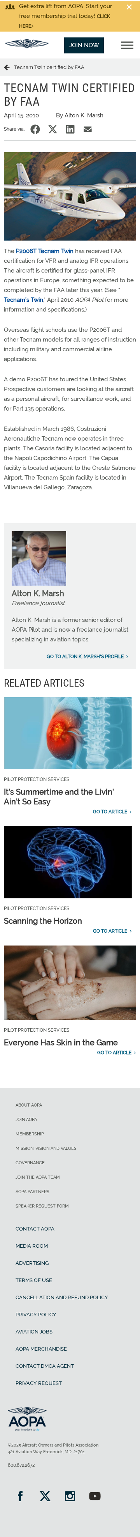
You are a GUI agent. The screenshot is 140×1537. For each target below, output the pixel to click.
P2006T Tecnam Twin (45, 251)
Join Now (84, 45)
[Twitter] (45, 1497)
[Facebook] (20, 1497)
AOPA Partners (32, 1191)
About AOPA (29, 1105)
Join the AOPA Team (38, 1177)
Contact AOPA (35, 1229)
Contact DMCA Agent (45, 1366)
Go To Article (110, 812)
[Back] (9, 67)
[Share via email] (88, 129)
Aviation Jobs (34, 1332)
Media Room (32, 1246)
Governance (30, 1162)
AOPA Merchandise (41, 1349)
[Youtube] (94, 1497)
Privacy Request (39, 1383)
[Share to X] (53, 129)
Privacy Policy (36, 1314)
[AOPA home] (27, 46)
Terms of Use (34, 1280)
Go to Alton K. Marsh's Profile (85, 656)
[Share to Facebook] (35, 129)
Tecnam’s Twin (23, 299)
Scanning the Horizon (43, 921)
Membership (30, 1134)
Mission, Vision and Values (46, 1148)
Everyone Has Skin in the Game (61, 1042)
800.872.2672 (21, 1465)
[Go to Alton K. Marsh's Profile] (39, 583)
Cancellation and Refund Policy (62, 1297)
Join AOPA (26, 1119)
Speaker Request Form (42, 1206)
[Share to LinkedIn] (70, 129)
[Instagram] (70, 1497)
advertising (32, 1263)
